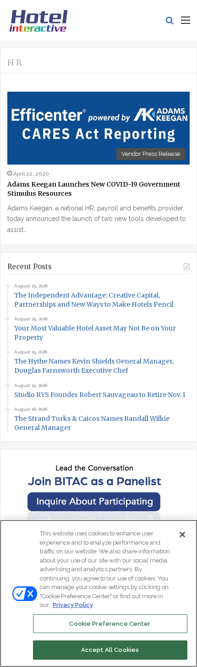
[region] (98, 593)
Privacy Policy (73, 604)
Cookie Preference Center (109, 623)
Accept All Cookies (110, 649)
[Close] (182, 534)
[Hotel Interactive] (38, 20)
